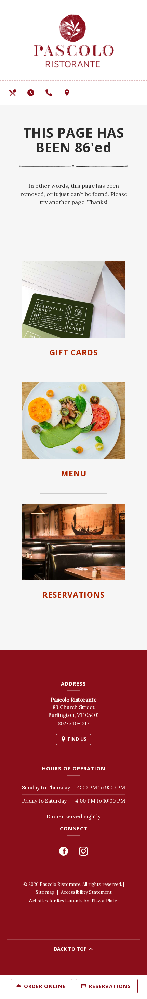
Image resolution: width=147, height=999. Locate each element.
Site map (45, 892)
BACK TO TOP (71, 949)
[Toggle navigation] (133, 92)
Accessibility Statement (86, 892)
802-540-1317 (73, 723)
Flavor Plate (104, 901)
